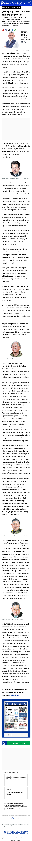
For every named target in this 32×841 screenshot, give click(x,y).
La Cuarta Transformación (11, 7)
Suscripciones (24, 838)
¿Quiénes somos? (6, 838)
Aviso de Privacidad (16, 840)
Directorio (16, 838)
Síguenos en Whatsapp (18, 743)
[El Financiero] (11, 3)
